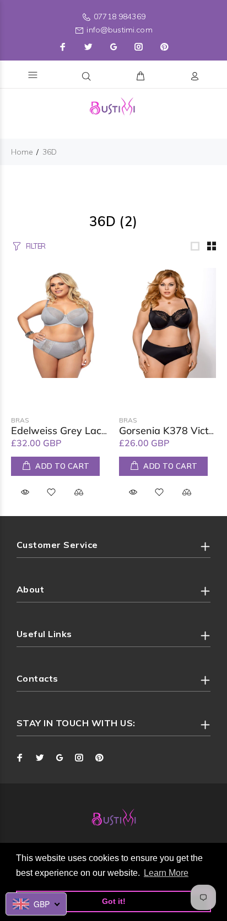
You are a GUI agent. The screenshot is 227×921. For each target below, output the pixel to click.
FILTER (36, 246)
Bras (20, 420)
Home (22, 152)
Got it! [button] (114, 901)
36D (49, 152)
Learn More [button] (166, 873)
